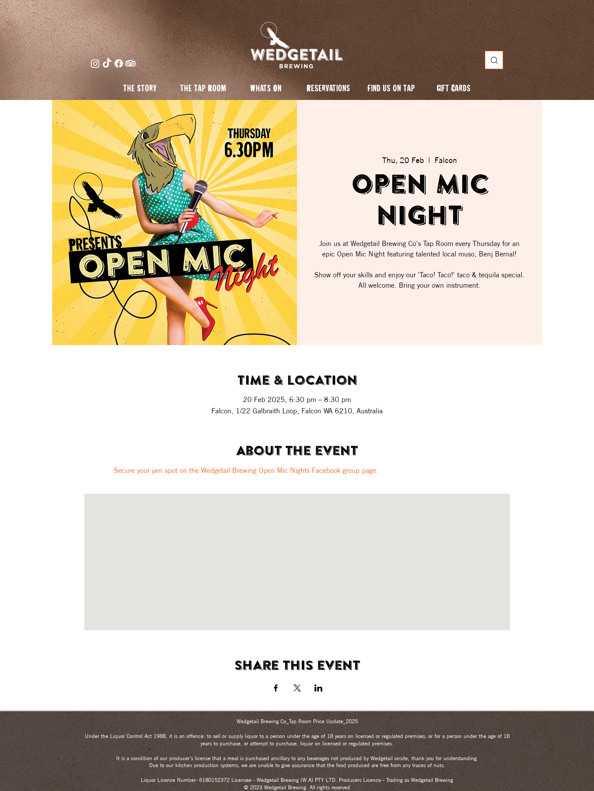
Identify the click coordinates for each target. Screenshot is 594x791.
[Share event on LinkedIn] (318, 688)
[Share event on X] (297, 688)
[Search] (494, 60)
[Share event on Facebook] (276, 688)
